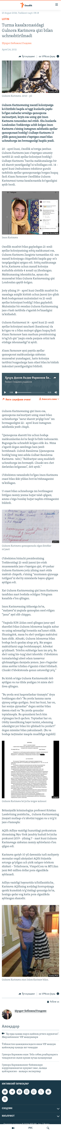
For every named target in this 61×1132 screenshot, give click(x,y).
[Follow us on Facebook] (19, 1092)
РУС (30, 1128)
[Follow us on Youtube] (5, 1092)
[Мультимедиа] (13, 1128)
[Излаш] (48, 1128)
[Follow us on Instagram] (27, 1092)
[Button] (27, 57)
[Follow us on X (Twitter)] (41, 1092)
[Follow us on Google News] (48, 1092)
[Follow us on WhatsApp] (34, 1092)
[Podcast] (5, 1099)
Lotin (5, 19)
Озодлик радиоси (22, 382)
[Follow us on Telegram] (12, 1092)
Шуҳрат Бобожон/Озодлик (17, 43)
